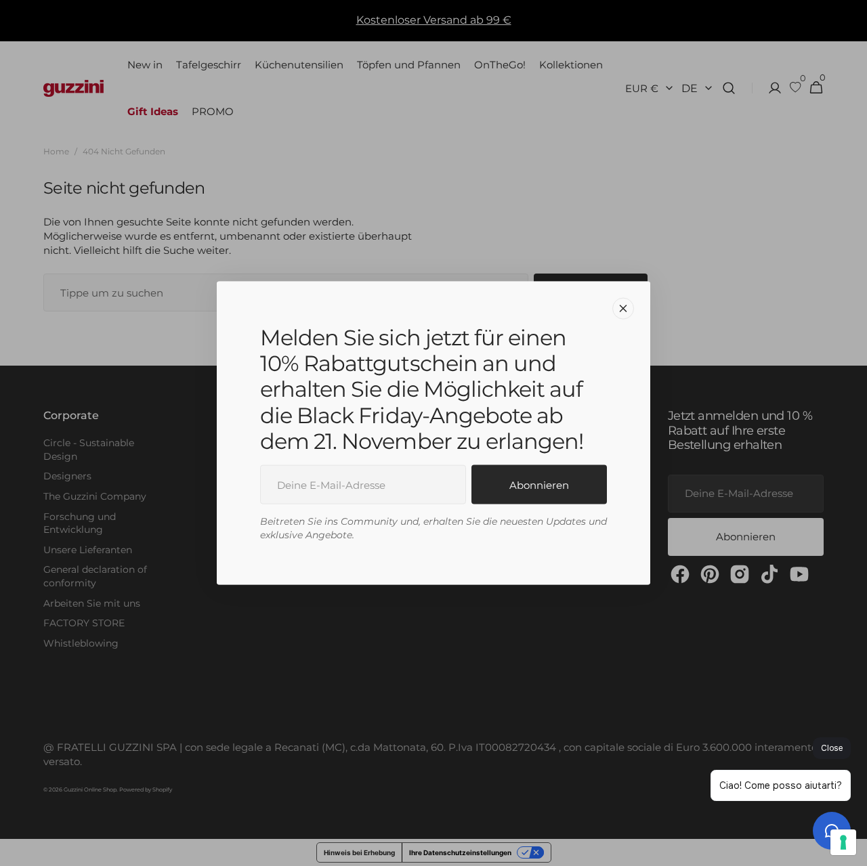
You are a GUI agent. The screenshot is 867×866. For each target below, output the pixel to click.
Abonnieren (539, 484)
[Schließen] (623, 308)
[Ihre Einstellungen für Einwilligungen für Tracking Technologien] (843, 842)
